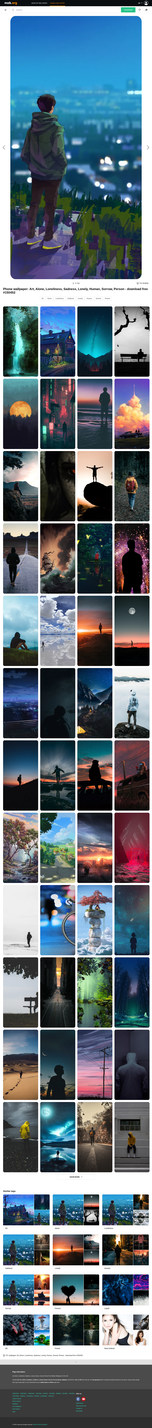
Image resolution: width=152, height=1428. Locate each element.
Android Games (16, 1398)
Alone (49, 298)
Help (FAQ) (79, 1411)
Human (89, 298)
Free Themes (16, 1409)
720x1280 (38, 1393)
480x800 (58, 1393)
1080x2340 (31, 1393)
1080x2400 (23, 1393)
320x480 (64, 1393)
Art (42, 298)
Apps (13, 1411)
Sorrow (98, 298)
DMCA (45, 1424)
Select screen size (81, 1406)
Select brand (79, 1403)
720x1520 (51, 1396)
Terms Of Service (38, 1424)
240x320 (45, 1393)
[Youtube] (84, 1400)
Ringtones (15, 1404)
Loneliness (60, 298)
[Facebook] (78, 1400)
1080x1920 (15, 1393)
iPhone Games (16, 1401)
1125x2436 (29, 1396)
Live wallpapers (16, 1406)
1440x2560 (15, 1396)
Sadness (70, 298)
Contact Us (79, 1408)
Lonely (80, 298)
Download (128, 10)
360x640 (22, 1396)
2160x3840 (43, 1396)
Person (107, 298)
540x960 (36, 1396)
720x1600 (52, 1393)
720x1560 (71, 1393)
